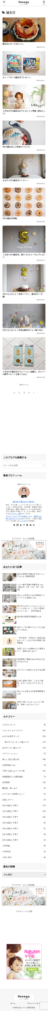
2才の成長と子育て (24, 817)
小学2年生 (24, 852)
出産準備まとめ (24, 765)
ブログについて (24, 725)
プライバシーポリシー (35, 1003)
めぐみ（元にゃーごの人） (24, 502)
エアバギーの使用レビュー (24, 794)
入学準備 (24, 846)
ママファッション (24, 754)
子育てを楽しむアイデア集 (24, 771)
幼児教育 (24, 782)
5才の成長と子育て (24, 834)
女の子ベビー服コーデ (24, 748)
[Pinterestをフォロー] (24, 525)
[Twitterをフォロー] (14, 525)
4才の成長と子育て (24, 829)
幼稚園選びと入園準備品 (24, 777)
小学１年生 (24, 857)
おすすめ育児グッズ (24, 736)
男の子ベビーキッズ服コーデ (25, 742)
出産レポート (24, 800)
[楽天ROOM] (27, 525)
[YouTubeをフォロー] (20, 525)
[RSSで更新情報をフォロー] (33, 525)
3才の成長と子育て (24, 823)
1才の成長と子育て (24, 811)
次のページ (24, 385)
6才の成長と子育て (24, 840)
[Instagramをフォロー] (17, 525)
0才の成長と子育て (24, 806)
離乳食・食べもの (24, 788)
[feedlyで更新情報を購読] (30, 525)
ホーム (12, 1003)
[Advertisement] (24, 426)
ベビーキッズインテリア (24, 731)
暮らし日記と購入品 (24, 759)
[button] (44, 465)
